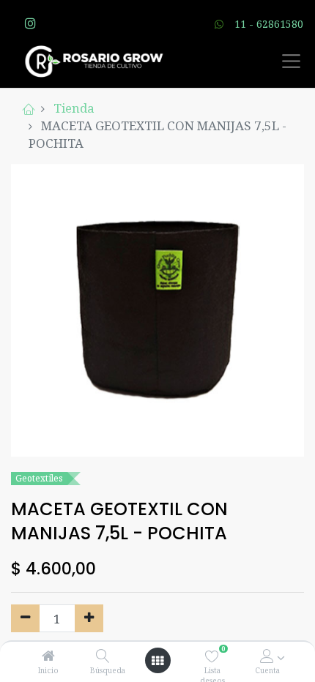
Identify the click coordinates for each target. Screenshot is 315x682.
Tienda (73, 108)
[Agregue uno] (89, 618)
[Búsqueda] (103, 656)
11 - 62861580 (268, 24)
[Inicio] (48, 656)
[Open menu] (157, 661)
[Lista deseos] (212, 656)
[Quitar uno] (25, 618)
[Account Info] (267, 656)
